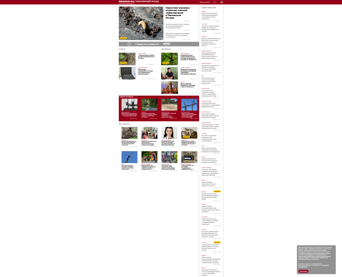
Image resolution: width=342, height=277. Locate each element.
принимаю (303, 271)
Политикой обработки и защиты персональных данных (314, 257)
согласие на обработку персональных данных (314, 253)
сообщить (166, 44)
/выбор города (204, 2)
